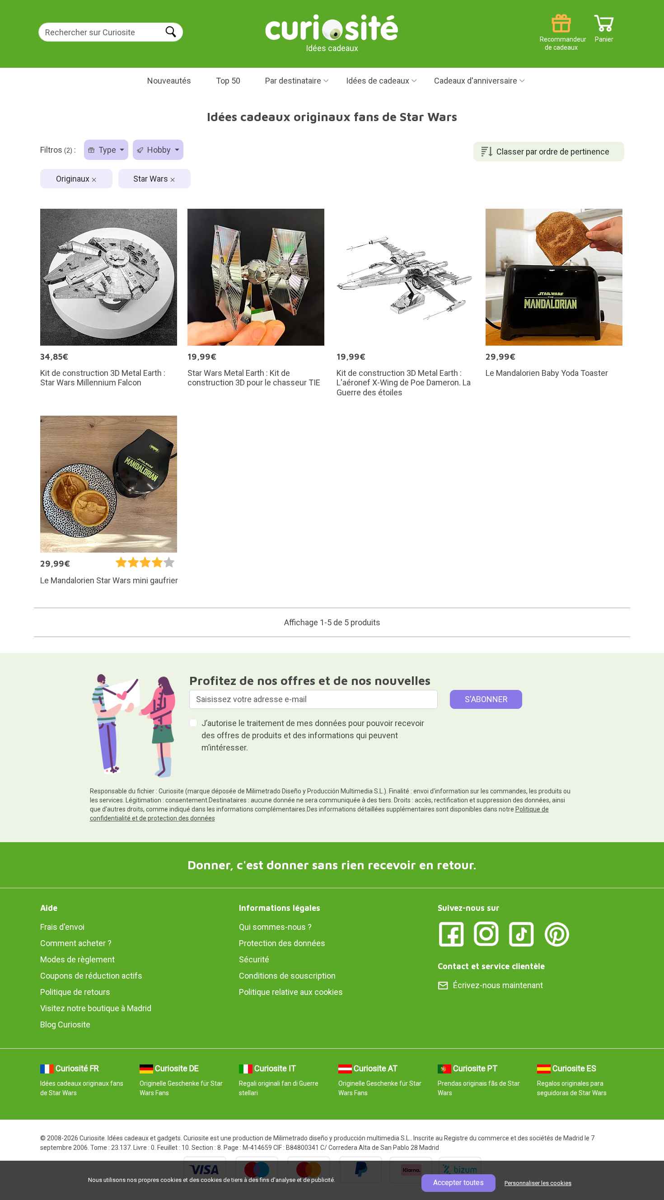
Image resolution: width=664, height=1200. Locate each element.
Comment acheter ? (76, 943)
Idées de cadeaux (377, 80)
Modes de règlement (77, 959)
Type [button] (107, 150)
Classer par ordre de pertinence (552, 151)
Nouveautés (169, 80)
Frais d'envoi (62, 927)
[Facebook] (451, 933)
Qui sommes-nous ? (275, 927)
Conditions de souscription (287, 975)
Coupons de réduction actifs (91, 975)
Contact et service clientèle (491, 966)
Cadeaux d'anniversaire (475, 80)
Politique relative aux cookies (291, 992)
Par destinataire (293, 80)
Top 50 (228, 80)
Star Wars (151, 178)
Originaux (73, 178)
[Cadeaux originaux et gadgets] (332, 27)
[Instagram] (486, 933)
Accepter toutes (458, 1182)
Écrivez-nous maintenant (498, 985)
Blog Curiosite (65, 1024)
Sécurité (254, 959)
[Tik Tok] (521, 933)
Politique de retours (75, 992)
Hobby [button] (159, 150)
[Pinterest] (556, 933)
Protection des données (282, 943)
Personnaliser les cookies (538, 1183)
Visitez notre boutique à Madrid (95, 1008)
